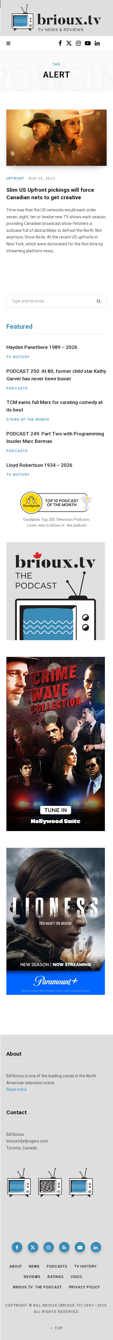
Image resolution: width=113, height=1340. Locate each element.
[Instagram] (48, 1247)
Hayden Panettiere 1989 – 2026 (41, 347)
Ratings (56, 1277)
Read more (16, 1089)
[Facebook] (17, 1247)
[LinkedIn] (96, 1247)
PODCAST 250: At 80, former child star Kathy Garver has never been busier (56, 374)
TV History (18, 357)
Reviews (32, 1277)
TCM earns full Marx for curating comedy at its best (54, 406)
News (34, 1266)
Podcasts (17, 388)
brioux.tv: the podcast (37, 1287)
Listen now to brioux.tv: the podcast (57, 525)
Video (76, 1277)
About (15, 1266)
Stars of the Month (28, 420)
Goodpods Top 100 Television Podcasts (56, 519)
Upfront (15, 178)
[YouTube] (80, 1247)
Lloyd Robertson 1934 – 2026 (39, 465)
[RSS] (64, 1247)
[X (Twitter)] (33, 1247)
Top (58, 1328)
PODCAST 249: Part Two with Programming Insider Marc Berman (55, 437)
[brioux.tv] (56, 18)
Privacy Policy (84, 1287)
